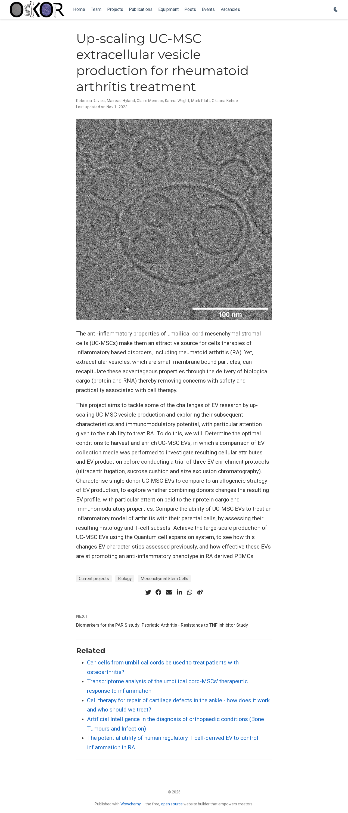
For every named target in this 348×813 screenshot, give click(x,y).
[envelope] (169, 592)
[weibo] (200, 592)
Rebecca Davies (90, 100)
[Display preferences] (335, 10)
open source (172, 804)
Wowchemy (130, 804)
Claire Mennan (150, 100)
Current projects (94, 578)
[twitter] (148, 592)
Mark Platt (200, 100)
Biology (125, 578)
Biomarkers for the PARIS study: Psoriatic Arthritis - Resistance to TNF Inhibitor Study (162, 625)
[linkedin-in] (179, 592)
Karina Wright (177, 100)
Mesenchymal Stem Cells (164, 578)
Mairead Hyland (121, 100)
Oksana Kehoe (225, 100)
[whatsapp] (189, 592)
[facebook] (158, 592)
